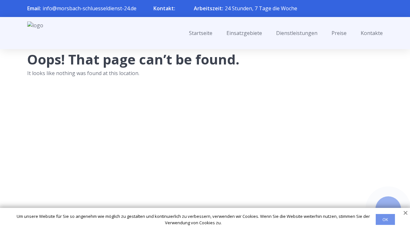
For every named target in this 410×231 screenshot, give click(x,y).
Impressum (201, 202)
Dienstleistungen (296, 33)
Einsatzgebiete (244, 33)
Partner (196, 192)
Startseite (200, 33)
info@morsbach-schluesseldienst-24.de (89, 8)
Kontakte (372, 33)
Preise (339, 33)
